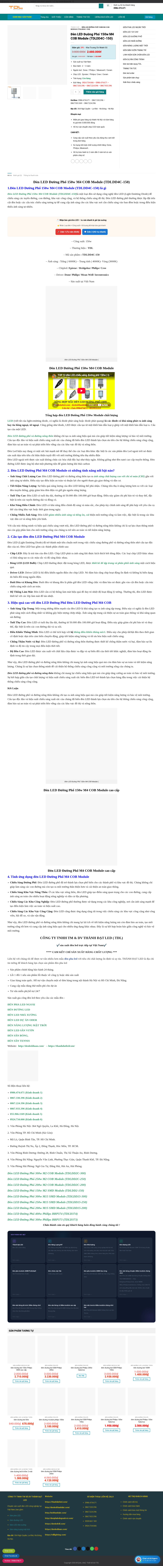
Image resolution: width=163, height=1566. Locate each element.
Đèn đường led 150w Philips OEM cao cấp (21, 1369)
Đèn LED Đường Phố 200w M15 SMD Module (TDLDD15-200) (47, 1208)
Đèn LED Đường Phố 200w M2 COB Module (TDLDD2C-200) (47, 1184)
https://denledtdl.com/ (55, 1524)
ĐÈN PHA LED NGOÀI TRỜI (134, 27)
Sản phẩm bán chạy (131, 78)
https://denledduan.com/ (56, 1529)
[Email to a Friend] (81, 161)
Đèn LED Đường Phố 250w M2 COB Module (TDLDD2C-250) (47, 1179)
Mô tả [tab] (10, 175)
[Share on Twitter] (77, 161)
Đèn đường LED (16, 1520)
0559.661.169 (91, 1521)
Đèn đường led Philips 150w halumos (141, 1421)
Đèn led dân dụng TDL (132, 64)
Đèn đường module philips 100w (51, 1420)
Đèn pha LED (15, 1515)
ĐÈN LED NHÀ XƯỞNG (132, 41)
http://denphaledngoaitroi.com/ (59, 1518)
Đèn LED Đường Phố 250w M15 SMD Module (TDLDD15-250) (47, 1202)
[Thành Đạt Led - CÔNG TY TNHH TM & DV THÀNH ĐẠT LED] (19, 8)
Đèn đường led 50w (21, 1420)
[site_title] (82, 1563)
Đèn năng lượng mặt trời (20, 1529)
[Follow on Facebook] (75, 1549)
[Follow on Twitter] (83, 1549)
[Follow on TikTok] (79, 1549)
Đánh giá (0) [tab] (17, 175)
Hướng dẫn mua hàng (131, 1514)
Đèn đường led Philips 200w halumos (81, 1369)
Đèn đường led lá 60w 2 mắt (21, 1471)
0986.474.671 (17, 1092)
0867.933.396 (17, 1108)
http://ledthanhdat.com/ (55, 1513)
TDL (97, 1563)
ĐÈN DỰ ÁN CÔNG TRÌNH (133, 59)
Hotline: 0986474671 (13, 1561)
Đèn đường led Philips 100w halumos (111, 1421)
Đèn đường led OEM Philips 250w (51, 1472)
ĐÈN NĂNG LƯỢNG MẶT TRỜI (135, 46)
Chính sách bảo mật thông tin (135, 1510)
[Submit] (101, 6)
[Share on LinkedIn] (90, 161)
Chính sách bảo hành (131, 1506)
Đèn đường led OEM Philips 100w (81, 1421)
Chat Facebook (11, 1556)
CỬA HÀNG (68, 17)
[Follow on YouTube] (96, 1549)
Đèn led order (128, 73)
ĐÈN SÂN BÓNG (18, 1035)
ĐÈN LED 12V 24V (130, 32)
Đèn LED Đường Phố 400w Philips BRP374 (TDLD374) (43, 1213)
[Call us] (92, 1549)
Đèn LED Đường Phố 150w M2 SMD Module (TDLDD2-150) (46, 1190)
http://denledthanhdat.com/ (57, 1507)
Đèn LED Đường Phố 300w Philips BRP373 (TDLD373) (43, 1219)
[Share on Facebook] (73, 161)
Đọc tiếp (81, 1375)
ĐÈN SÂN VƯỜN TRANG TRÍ (134, 50)
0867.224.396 (17, 1103)
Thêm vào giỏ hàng (95, 92)
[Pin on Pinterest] (86, 161)
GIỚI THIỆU (56, 17)
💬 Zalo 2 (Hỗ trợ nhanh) (95, 232)
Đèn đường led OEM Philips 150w (111, 1369)
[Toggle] (154, 27)
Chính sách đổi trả (130, 1502)
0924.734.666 (17, 1119)
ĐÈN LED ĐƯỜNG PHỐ (132, 36)
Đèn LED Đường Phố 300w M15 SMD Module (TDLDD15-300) (47, 1196)
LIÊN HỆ (121, 17)
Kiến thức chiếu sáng (131, 82)
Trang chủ (45, 17)
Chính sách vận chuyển (132, 1518)
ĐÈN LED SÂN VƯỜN (21, 1030)
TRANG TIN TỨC (83, 17)
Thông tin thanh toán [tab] (31, 175)
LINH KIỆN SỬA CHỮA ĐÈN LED (136, 55)
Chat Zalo (9, 1551)
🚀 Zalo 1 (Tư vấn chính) (68, 232)
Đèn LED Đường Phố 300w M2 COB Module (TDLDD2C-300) (47, 1173)
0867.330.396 (17, 1097)
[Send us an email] (88, 1549)
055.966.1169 (17, 1113)
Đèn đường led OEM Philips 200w (51, 1369)
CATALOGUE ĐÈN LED (104, 17)
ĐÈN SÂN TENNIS (19, 1040)
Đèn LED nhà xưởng (18, 1525)
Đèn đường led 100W (142, 1368)
